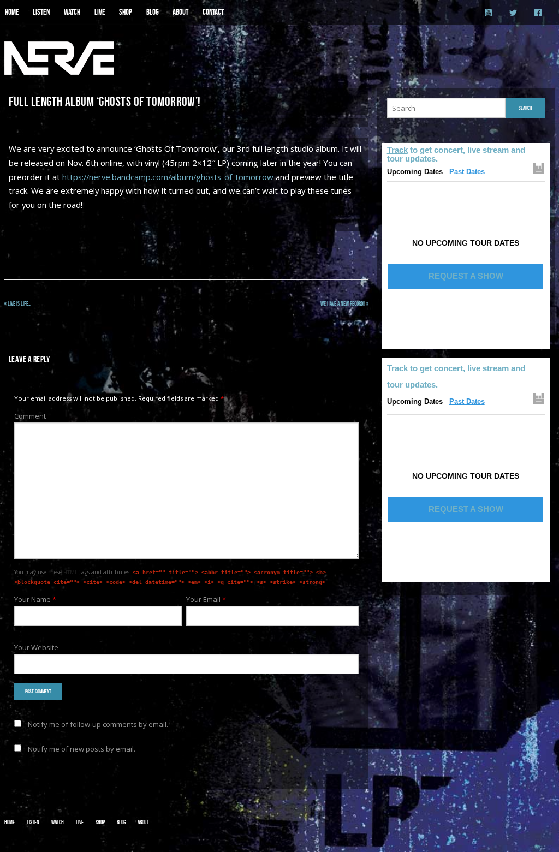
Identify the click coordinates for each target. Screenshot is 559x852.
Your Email (206, 599)
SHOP (125, 12)
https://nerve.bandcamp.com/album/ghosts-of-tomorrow (167, 176)
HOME (12, 12)
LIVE (99, 12)
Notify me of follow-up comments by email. (98, 724)
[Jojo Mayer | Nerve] (59, 58)
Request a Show (466, 276)
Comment (30, 416)
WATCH (72, 12)
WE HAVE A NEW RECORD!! (344, 303)
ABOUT (180, 12)
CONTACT (213, 12)
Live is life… (17, 303)
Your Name (35, 599)
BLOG (152, 12)
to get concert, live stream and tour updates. (456, 154)
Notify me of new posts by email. (81, 749)
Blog (121, 822)
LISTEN (41, 12)
